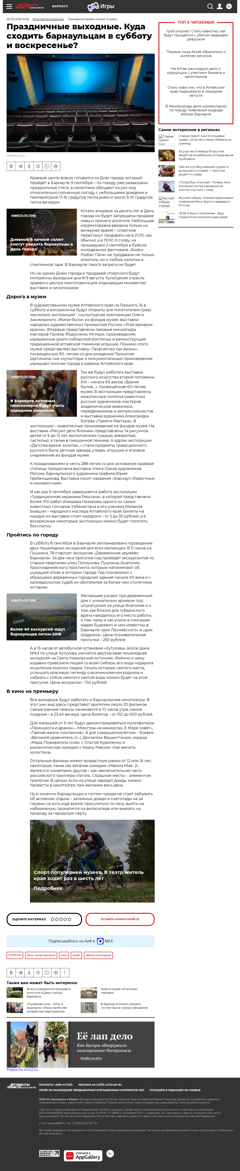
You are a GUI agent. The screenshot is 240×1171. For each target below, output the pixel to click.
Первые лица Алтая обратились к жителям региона (196, 54)
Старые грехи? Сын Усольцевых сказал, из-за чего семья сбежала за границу (205, 139)
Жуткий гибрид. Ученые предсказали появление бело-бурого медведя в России (206, 201)
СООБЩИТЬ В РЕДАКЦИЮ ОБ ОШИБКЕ (175, 1090)
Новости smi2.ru (22, 1069)
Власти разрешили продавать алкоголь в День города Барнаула (49, 992)
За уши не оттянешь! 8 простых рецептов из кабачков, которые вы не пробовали (206, 155)
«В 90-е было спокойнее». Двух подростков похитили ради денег (203, 215)
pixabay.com (16, 155)
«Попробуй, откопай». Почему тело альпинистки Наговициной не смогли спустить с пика (204, 186)
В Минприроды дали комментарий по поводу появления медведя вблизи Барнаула (195, 110)
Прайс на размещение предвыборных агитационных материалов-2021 (91, 1090)
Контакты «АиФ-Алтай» (56, 1084)
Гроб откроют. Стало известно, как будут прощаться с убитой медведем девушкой (196, 35)
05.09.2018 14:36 (18, 19)
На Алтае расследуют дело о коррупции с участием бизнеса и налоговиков (196, 73)
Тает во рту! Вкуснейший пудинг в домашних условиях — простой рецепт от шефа (204, 170)
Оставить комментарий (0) (120, 919)
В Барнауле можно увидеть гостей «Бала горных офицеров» (124, 1005)
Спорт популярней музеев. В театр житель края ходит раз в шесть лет (89, 875)
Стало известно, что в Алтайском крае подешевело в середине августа (196, 92)
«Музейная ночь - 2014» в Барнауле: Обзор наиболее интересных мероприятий (47, 1007)
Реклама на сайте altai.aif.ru (100, 1084)
